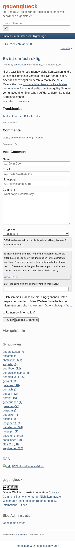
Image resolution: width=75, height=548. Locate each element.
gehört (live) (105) (14, 376)
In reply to (9, 229)
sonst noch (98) (12, 439)
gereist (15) (10, 397)
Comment (9, 189)
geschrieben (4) (12, 402)
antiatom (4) (10, 355)
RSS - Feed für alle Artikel (28, 466)
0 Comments (22, 101)
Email (6, 169)
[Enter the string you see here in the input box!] (37, 277)
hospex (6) (9, 418)
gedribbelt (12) (12, 368)
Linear (28, 137)
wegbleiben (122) (13, 448)
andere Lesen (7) (13, 351)
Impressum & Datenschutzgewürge (24, 36)
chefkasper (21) (12, 360)
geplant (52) (10, 393)
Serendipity (21, 534)
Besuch (65, 48)
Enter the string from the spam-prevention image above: (32, 283)
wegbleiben (8, 101)
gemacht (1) (10, 389)
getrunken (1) (11, 414)
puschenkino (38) (13, 435)
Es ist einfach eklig (22, 58)
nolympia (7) (10, 431)
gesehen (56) (11, 406)
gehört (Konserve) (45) (17, 372)
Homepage (10, 179)
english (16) (10, 364)
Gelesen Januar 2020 (18, 44)
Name (6, 159)
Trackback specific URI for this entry (21, 116)
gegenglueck (20, 64)
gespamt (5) (10, 410)
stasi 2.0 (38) (11, 444)
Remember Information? (21, 312)
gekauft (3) (9, 381)
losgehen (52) (11, 423)
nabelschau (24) (13, 427)
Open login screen (14, 522)
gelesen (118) (11, 385)
